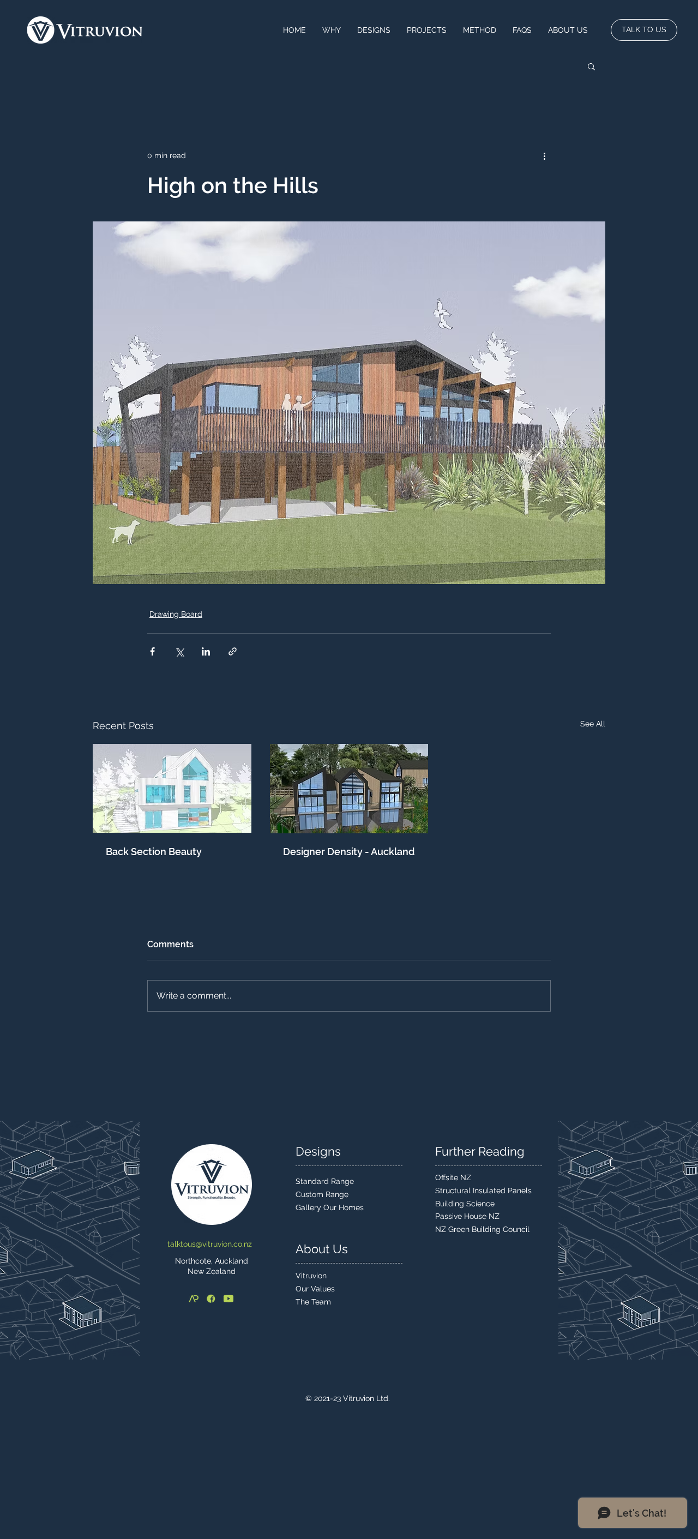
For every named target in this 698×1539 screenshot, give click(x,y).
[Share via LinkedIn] (206, 651)
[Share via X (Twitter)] (179, 651)
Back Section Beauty (154, 851)
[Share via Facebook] (152, 651)
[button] (591, 66)
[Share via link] (232, 651)
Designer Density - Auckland (348, 851)
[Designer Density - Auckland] (349, 788)
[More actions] (544, 155)
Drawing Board (175, 614)
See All (592, 723)
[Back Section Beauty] (172, 788)
